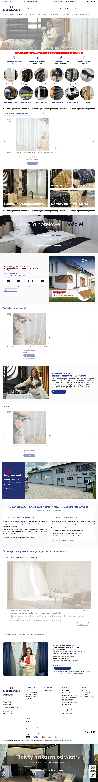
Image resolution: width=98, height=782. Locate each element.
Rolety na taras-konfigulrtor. (69, 697)
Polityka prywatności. (31, 698)
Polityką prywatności (78, 673)
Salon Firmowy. (30, 725)
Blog (27, 729)
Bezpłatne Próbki (66, 690)
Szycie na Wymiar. (66, 704)
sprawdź (9, 488)
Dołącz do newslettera (62, 668)
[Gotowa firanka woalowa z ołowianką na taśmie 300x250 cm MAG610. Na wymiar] (32, 134)
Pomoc (13, 64)
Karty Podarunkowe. (67, 713)
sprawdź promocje (10, 290)
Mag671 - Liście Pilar (85, 692)
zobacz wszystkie (37, 114)
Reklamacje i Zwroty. (31, 700)
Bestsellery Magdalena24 (86, 698)
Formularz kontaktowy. (32, 727)
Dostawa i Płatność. (31, 694)
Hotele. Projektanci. (67, 710)
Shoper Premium (70, 740)
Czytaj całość (82, 624)
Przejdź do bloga (59, 551)
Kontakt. (28, 723)
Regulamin (70, 671)
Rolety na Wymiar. (66, 706)
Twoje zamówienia (49, 690)
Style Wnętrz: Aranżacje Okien (19, 610)
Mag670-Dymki (84, 694)
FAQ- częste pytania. (31, 692)
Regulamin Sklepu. (31, 696)
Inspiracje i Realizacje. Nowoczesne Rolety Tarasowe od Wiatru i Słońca (69, 694)
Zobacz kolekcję (58, 392)
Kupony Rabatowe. (67, 712)
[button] (61, 8)
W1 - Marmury (83, 690)
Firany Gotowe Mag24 (85, 700)
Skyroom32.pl (67, 540)
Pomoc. (28, 690)
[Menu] (95, 766)
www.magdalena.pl (28, 538)
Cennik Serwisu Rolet (67, 708)
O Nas (27, 721)
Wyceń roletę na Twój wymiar (49, 770)
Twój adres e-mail (57, 665)
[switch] (92, 776)
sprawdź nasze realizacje (49, 245)
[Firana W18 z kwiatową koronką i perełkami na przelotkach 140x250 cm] (29, 329)
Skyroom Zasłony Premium (87, 696)
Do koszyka (32, 163)
